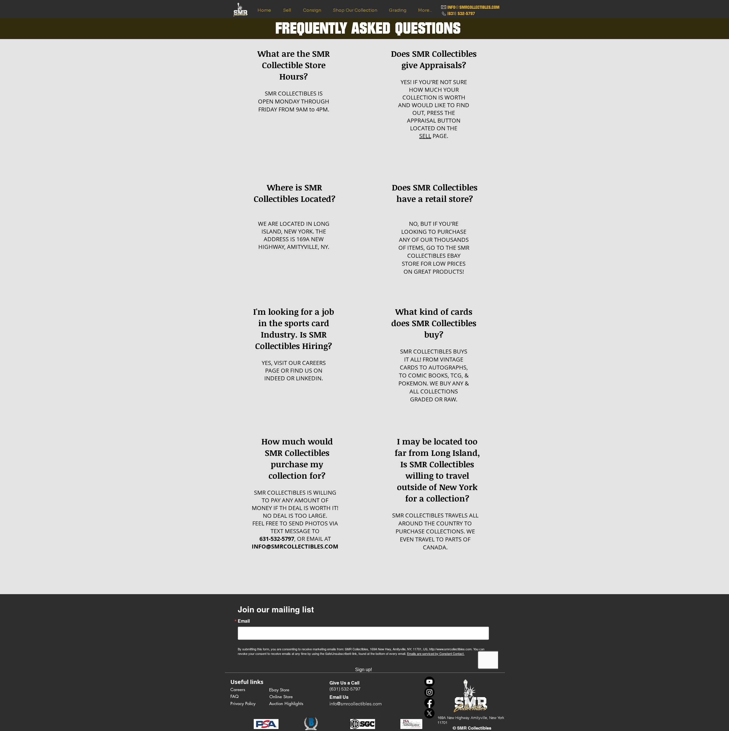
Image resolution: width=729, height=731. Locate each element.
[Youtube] (429, 682)
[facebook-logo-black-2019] (429, 703)
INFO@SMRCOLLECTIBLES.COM (473, 7)
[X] (429, 713)
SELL (425, 136)
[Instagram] (429, 692)
